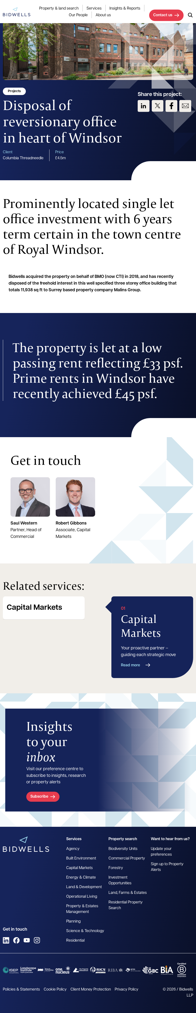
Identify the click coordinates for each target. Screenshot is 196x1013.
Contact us (162, 15)
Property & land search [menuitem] (59, 9)
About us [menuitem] (103, 15)
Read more (130, 665)
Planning (73, 921)
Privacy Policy (126, 990)
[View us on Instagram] (37, 940)
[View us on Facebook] (171, 106)
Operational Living (81, 897)
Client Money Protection (91, 990)
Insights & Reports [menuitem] (124, 9)
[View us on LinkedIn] (144, 106)
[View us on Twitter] (157, 106)
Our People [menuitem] (78, 15)
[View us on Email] (185, 106)
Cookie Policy (55, 990)
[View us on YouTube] (26, 940)
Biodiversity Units (123, 849)
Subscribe (39, 797)
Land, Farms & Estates (128, 893)
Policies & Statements (21, 990)
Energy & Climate (81, 878)
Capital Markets (34, 608)
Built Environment (81, 858)
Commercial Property (127, 858)
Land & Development (84, 887)
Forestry (116, 868)
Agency (73, 849)
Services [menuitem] (94, 9)
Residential (75, 941)
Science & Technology (85, 931)
